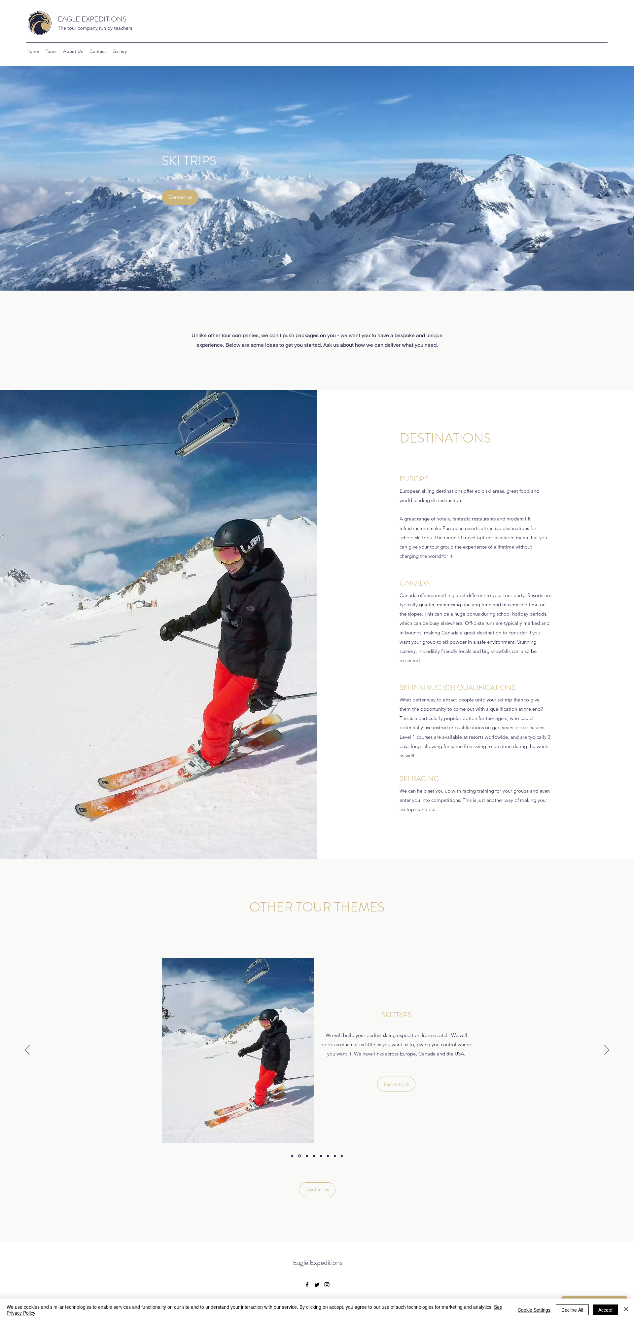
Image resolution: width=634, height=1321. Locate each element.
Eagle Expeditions (317, 1262)
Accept (605, 1309)
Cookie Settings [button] (534, 1309)
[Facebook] (307, 1284)
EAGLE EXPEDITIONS (92, 19)
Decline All (572, 1309)
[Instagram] (327, 1284)
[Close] (626, 1310)
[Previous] (27, 1050)
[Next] (606, 1050)
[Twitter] (317, 1284)
